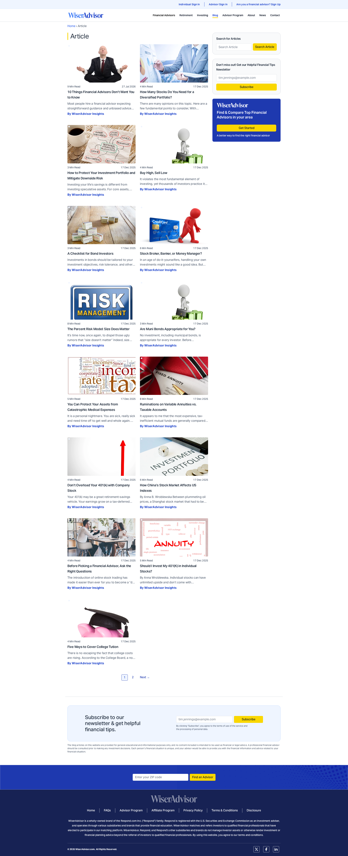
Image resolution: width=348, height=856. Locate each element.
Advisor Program (232, 15)
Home (71, 26)
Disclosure (254, 810)
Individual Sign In (189, 4)
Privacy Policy (193, 810)
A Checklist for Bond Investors (90, 253)
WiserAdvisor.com (85, 849)
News (262, 15)
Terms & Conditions (225, 810)
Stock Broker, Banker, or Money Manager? (171, 253)
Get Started (246, 128)
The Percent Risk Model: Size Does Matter (98, 329)
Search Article (264, 47)
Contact (275, 15)
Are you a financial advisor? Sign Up (258, 4)
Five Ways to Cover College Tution (92, 647)
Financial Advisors (164, 15)
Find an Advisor (202, 777)
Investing (202, 15)
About (251, 15)
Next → (145, 677)
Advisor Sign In (218, 4)
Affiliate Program (163, 810)
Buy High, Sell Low (153, 173)
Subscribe (246, 87)
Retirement (186, 15)
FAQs (107, 810)
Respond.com (129, 820)
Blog (215, 15)
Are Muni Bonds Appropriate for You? (167, 329)
